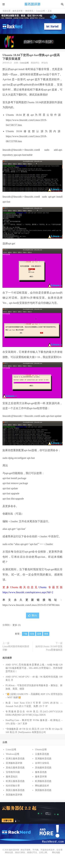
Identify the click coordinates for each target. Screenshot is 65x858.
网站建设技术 (42, 785)
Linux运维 (40, 11)
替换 (46, 634)
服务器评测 (33, 4)
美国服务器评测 (14, 794)
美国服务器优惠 (43, 790)
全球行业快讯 (42, 763)
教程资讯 (29, 11)
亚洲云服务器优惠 (15, 758)
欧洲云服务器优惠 (15, 781)
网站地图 (56, 852)
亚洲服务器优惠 (43, 758)
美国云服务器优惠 (15, 790)
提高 (39, 634)
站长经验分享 (13, 785)
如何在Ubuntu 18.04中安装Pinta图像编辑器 (49, 648)
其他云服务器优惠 (15, 767)
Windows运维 (12, 754)
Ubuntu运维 (41, 749)
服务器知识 (12, 776)
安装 (32, 634)
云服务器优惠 (42, 754)
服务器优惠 (41, 772)
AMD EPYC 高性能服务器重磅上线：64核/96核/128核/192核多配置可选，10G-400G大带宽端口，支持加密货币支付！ (34, 668)
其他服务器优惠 (43, 767)
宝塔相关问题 (13, 772)
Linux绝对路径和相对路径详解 (15, 648)
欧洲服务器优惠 (43, 781)
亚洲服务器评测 (14, 763)
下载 (25, 634)
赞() (34, 615)
